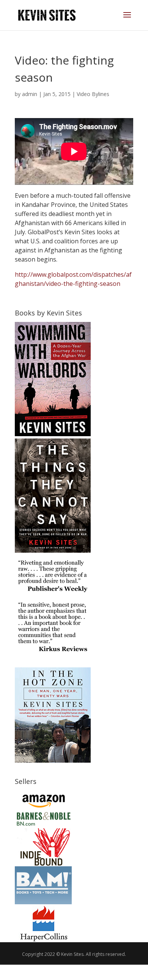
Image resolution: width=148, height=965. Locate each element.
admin (29, 94)
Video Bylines (93, 94)
